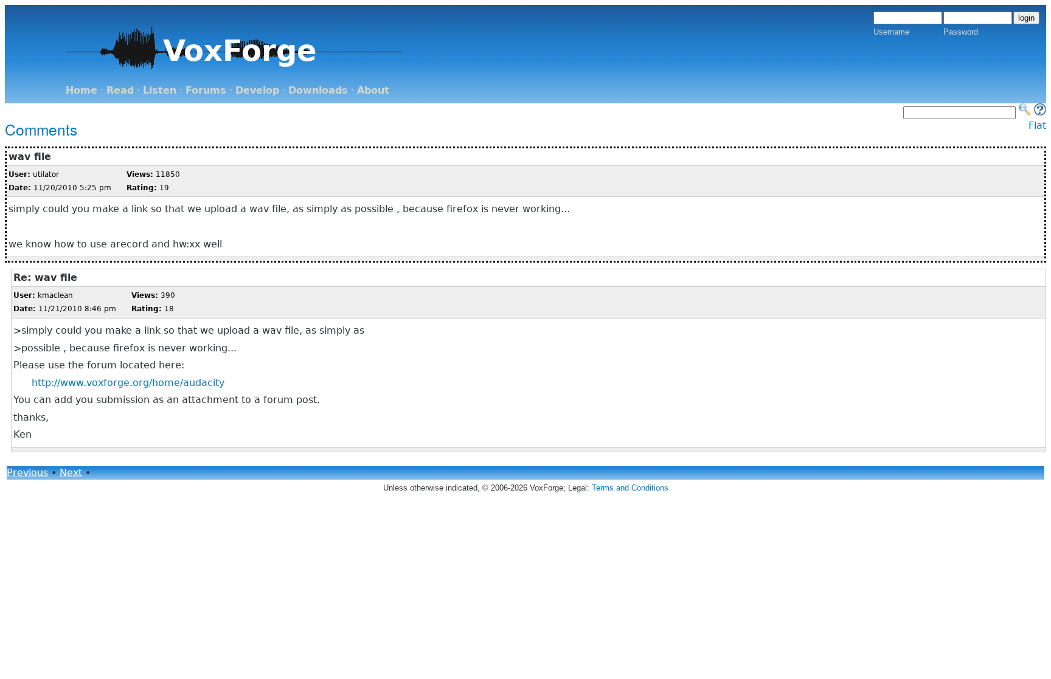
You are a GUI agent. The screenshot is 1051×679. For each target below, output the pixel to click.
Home (81, 90)
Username (891, 31)
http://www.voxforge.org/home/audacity (128, 382)
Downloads (318, 90)
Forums (206, 90)
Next (71, 472)
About (373, 90)
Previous (27, 472)
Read (120, 90)
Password (960, 31)
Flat (1037, 125)
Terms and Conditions (630, 487)
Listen (159, 90)
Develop (257, 90)
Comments (41, 129)
